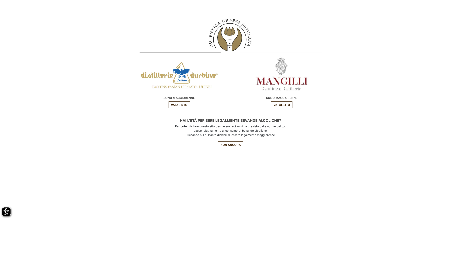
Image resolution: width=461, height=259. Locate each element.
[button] (281, 104)
